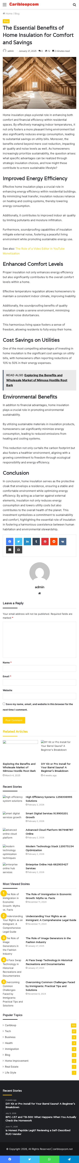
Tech (8, 1031)
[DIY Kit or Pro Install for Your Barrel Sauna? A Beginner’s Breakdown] (58, 750)
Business (10, 1037)
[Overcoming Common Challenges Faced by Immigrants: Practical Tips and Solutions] (13, 994)
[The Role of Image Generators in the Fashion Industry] (13, 946)
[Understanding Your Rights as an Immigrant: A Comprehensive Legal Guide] (13, 924)
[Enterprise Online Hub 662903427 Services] (13, 869)
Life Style (10, 1072)
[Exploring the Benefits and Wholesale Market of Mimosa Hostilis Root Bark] (20, 750)
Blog (17, 13)
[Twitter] (18, 541)
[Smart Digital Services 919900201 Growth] (13, 818)
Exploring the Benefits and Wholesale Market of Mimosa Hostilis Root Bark (19, 767)
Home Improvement (16, 1060)
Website (7, 690)
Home (8, 13)
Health (9, 1043)
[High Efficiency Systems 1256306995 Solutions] (13, 802)
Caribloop (10, 1025)
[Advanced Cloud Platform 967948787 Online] (13, 835)
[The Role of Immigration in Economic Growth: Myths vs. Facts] (13, 902)
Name (7, 662)
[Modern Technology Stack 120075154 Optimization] (13, 852)
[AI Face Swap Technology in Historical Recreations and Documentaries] (13, 968)
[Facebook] (9, 541)
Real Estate (11, 1066)
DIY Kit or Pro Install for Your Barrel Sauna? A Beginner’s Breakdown (56, 767)
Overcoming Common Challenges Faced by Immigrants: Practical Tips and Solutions (50, 986)
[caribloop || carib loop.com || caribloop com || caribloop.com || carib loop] (24, 4)
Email (7, 676)
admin (11, 51)
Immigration (12, 1048)
